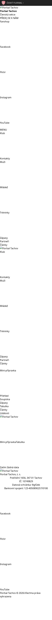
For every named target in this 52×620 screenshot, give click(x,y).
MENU (3, 129)
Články (3, 244)
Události (4, 413)
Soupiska (5, 399)
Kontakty (5, 158)
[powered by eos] (26, 609)
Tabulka (4, 406)
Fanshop (4, 21)
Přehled (4, 395)
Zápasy (4, 237)
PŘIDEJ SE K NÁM (9, 18)
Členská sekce (7, 14)
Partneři (4, 241)
